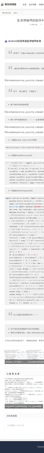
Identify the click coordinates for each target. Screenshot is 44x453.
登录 (12, 425)
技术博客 (33, 4)
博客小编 (34, 24)
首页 (25, 4)
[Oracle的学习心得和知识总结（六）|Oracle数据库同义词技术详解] (24, 393)
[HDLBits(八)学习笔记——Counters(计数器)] (15, 356)
